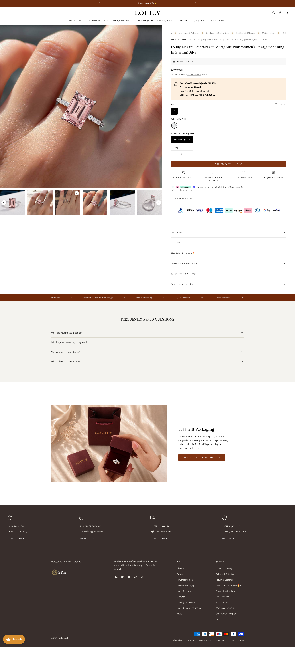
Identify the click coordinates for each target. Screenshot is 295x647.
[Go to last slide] (99, 3)
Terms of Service (223, 602)
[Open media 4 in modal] (156, 30)
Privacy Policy (222, 596)
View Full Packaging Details (201, 457)
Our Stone (182, 596)
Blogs (179, 613)
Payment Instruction (225, 591)
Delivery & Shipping (225, 574)
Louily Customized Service (189, 608)
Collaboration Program (226, 613)
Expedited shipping (194, 74)
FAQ (218, 619)
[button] (274, 12)
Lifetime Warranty (224, 568)
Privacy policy (190, 640)
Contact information (236, 640)
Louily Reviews (184, 591)
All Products (186, 39)
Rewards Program (185, 579)
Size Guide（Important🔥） (229, 585)
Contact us (86, 538)
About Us (181, 568)
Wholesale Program (225, 608)
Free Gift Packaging (185, 585)
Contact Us (182, 574)
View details (15, 538)
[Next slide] (196, 3)
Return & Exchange (224, 579)
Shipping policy (219, 640)
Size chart (282, 104)
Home (173, 39)
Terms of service (205, 640)
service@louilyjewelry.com (91, 531)
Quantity (174, 147)
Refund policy (177, 640)
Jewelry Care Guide (186, 602)
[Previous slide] (3, 202)
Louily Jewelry (63, 638)
